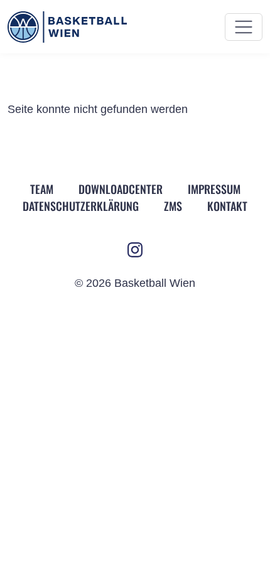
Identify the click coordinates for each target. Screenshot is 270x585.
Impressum (214, 189)
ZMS (173, 206)
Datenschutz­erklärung (81, 206)
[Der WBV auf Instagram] (135, 249)
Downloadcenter (120, 189)
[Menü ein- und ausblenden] (243, 27)
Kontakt (227, 206)
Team (41, 189)
